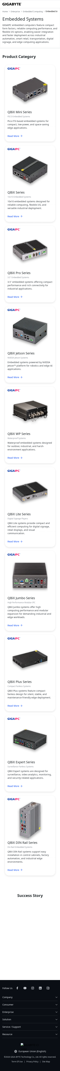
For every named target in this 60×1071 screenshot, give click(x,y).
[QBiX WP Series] (30, 411)
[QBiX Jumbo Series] (30, 575)
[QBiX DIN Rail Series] (30, 820)
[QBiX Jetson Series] (30, 330)
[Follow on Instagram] (33, 988)
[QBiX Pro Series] (30, 250)
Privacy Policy (32, 1061)
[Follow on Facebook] (17, 988)
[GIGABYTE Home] (12, 4)
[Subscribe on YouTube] (25, 988)
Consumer (7, 1004)
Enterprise (8, 1012)
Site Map (46, 1061)
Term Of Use (17, 1061)
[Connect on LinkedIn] (40, 988)
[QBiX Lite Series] (30, 491)
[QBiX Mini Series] (30, 89)
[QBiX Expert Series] (30, 739)
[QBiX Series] (30, 169)
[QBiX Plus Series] (30, 659)
